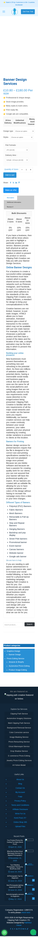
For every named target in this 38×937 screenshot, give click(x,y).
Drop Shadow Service (19, 751)
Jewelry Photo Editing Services (19, 760)
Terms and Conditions (20, 805)
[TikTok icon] (27, 929)
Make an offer (11, 190)
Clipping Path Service (19, 714)
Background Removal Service (19, 728)
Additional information (14, 202)
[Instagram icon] (21, 929)
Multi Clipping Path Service (19, 723)
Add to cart (9, 175)
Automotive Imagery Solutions (19, 718)
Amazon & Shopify (16, 662)
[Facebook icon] (10, 929)
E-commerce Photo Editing (19, 756)
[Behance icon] (23, 929)
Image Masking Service (19, 737)
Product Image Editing (18, 670)
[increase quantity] (30, 170)
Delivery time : (11, 155)
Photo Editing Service (15, 659)
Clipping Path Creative (16, 582)
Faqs (20, 797)
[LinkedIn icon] (17, 929)
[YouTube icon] (15, 929)
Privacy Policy (20, 801)
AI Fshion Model (19, 765)
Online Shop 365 (20, 822)
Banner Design (15, 655)
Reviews (10, 207)
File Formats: (10, 145)
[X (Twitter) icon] (12, 929)
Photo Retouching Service (19, 742)
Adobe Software (13, 299)
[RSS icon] (25, 929)
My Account (20, 792)
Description (10, 197)
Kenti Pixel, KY (20, 818)
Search (29, 624)
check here (25, 912)
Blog (20, 784)
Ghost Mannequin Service (19, 746)
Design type (8, 131)
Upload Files (20, 826)
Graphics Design (13, 651)
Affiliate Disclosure (20, 809)
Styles (5, 137)
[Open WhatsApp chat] (4, 932)
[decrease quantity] (22, 170)
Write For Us (20, 814)
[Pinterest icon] (19, 929)
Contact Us (20, 788)
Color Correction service (19, 732)
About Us (20, 779)
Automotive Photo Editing (19, 666)
